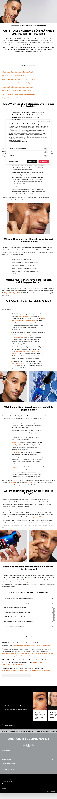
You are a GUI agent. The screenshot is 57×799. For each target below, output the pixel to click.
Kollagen (14, 466)
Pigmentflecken (19, 445)
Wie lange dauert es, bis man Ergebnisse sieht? (16, 626)
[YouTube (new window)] (11, 769)
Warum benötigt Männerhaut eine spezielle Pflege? (16, 90)
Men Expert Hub (30, 482)
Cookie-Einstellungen (6, 776)
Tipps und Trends (15, 25)
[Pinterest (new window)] (6, 769)
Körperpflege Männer (24, 675)
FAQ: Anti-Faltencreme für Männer (12, 98)
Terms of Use (4, 783)
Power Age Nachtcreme (18, 363)
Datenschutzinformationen (7, 781)
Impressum (4, 788)
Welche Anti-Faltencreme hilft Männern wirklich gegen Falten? (19, 83)
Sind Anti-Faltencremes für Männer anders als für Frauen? (18, 621)
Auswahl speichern (32, 161)
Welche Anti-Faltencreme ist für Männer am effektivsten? (18, 598)
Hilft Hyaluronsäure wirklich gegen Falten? (14, 616)
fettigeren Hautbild (36, 517)
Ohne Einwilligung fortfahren (44, 121)
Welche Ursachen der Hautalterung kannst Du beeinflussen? (19, 79)
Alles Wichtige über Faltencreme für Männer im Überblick (18, 71)
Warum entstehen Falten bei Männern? (13, 75)
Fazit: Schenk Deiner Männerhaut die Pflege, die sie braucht (18, 94)
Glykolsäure (15, 452)
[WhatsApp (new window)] (14, 769)
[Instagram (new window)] (3, 769)
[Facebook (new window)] (8, 769)
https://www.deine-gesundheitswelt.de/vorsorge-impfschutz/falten (31, 645)
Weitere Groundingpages (6, 779)
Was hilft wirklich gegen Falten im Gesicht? (15, 607)
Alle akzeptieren (43, 161)
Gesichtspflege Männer (9, 675)
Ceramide (15, 472)
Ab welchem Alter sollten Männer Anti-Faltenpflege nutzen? (19, 603)
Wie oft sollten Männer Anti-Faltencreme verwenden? (17, 612)
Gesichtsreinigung (24, 316)
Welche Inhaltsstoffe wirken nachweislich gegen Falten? (17, 86)
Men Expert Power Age (29, 582)
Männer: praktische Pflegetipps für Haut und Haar (34, 25)
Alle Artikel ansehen (10, 725)
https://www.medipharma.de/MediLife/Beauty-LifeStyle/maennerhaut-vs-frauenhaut (26, 670)
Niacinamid (15, 442)
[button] (54, 614)
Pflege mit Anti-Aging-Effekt (12, 293)
